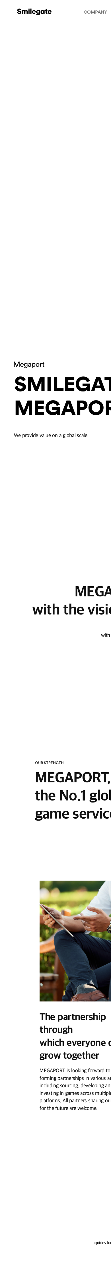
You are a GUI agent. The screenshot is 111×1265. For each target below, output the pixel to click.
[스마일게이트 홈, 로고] (34, 11)
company (95, 12)
